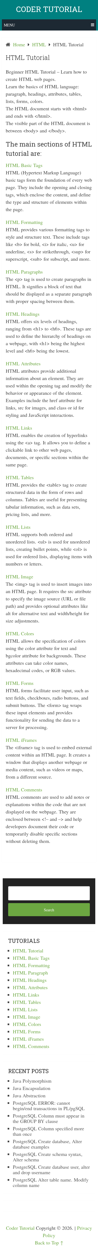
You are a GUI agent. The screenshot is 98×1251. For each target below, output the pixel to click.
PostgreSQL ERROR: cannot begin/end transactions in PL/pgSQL (49, 1106)
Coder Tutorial (49, 9)
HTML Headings (22, 314)
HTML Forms (19, 683)
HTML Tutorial (28, 950)
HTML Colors (20, 633)
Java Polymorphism (32, 1080)
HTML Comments (24, 789)
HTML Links (19, 427)
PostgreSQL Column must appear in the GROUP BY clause (48, 1118)
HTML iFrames (21, 740)
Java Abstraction (29, 1095)
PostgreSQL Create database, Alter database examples (47, 1144)
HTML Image (19, 576)
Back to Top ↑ (49, 1242)
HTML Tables (20, 477)
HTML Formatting (24, 222)
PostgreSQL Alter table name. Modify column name (50, 1182)
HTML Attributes (23, 363)
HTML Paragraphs (24, 271)
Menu (9, 25)
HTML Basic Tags (24, 165)
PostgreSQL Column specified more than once (48, 1131)
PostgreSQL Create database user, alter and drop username (51, 1170)
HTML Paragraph (30, 972)
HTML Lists (18, 527)
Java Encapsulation (31, 1088)
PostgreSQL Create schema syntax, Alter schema (47, 1157)
